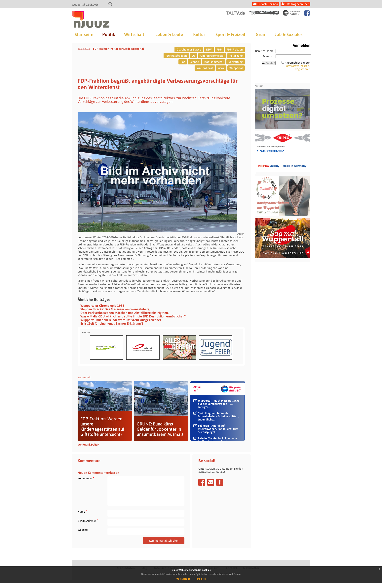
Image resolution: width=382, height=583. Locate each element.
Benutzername (264, 51)
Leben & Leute (169, 34)
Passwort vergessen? (297, 65)
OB (193, 55)
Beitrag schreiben (298, 4)
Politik (108, 34)
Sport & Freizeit (230, 34)
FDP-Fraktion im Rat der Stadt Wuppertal (118, 48)
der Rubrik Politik (88, 444)
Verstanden (183, 578)
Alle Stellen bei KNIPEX (270, 150)
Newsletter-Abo (268, 4)
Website (83, 529)
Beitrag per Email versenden (210, 482)
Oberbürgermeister (212, 55)
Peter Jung (236, 55)
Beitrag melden (219, 482)
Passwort (268, 56)
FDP (219, 49)
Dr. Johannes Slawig (188, 49)
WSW (221, 68)
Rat (182, 61)
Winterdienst (205, 68)
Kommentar (86, 478)
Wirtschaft (134, 34)
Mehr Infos (200, 578)
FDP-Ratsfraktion (176, 55)
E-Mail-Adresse (88, 521)
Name (82, 511)
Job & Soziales (288, 34)
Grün (260, 34)
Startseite (84, 34)
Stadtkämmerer (213, 61)
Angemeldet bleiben (297, 62)
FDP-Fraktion (235, 49)
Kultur (199, 34)
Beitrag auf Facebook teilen (201, 482)
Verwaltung (235, 61)
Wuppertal (236, 68)
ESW (209, 49)
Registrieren (302, 69)
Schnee (194, 61)
